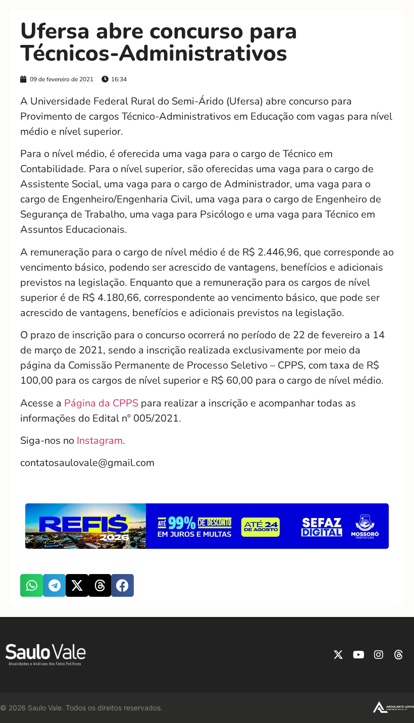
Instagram (100, 440)
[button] (31, 585)
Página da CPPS (101, 403)
